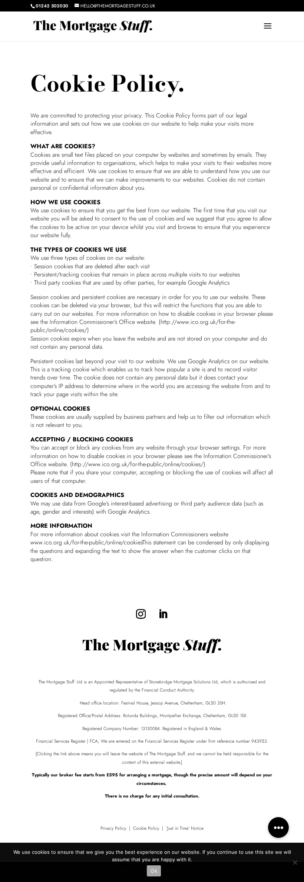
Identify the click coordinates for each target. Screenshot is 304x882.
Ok (154, 871)
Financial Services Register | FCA (67, 741)
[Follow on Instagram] (141, 614)
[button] (278, 827)
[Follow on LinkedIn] (163, 614)
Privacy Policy (113, 828)
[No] (294, 862)
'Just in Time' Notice (185, 828)
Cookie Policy (146, 828)
